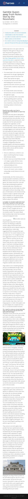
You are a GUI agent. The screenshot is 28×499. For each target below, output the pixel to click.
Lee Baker (6, 22)
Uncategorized (6, 23)
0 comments (14, 23)
